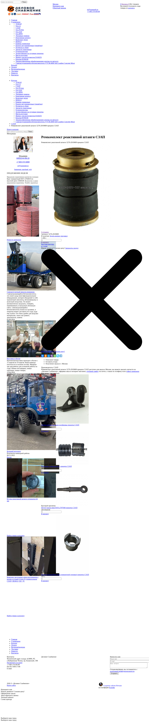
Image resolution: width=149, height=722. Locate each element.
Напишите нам (58, 6)
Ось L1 (18, 84)
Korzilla (112, 687)
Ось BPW (19, 92)
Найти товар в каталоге (15, 535)
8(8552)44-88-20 (22, 158)
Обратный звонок (59, 8)
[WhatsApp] (54, 356)
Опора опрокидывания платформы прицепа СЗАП (60, 425)
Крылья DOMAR (22, 118)
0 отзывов (45, 232)
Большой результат (14, 451)
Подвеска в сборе (22, 106)
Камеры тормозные (23, 102)
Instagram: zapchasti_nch (23, 169)
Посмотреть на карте (14, 663)
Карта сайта (11, 685)
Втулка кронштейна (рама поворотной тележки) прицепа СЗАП (65, 575)
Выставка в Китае (13, 359)
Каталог (14, 80)
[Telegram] (61, 356)
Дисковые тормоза (22, 94)
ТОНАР (19, 82)
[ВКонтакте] (42, 356)
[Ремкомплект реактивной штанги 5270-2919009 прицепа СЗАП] (76, 230)
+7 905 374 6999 (23, 162)
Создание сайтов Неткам (112, 686)
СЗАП (18, 86)
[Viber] (51, 356)
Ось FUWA (20, 88)
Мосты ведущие (22, 114)
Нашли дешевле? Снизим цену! (53, 351)
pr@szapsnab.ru (92, 9)
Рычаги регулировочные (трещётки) (29, 104)
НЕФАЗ (18, 100)
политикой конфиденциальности (122, 671)
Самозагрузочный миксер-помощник (21, 292)
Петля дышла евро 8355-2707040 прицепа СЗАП (59, 508)
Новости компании (14, 240)
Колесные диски (22, 98)
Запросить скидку (72, 248)
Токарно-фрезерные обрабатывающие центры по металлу (37, 120)
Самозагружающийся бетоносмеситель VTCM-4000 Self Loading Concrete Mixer (45, 122)
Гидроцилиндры (22, 110)
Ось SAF (19, 90)
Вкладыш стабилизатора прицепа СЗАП (56, 466)
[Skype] (58, 356)
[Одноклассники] (45, 356)
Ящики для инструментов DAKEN (29, 116)
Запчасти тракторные (24, 108)
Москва (55, 4)
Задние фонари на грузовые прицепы (30, 112)
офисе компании (132, 371)
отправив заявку (92, 371)
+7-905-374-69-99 (93, 11)
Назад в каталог (13, 129)
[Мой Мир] (48, 356)
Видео (9, 457)
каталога (131, 8)
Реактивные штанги (23, 96)
